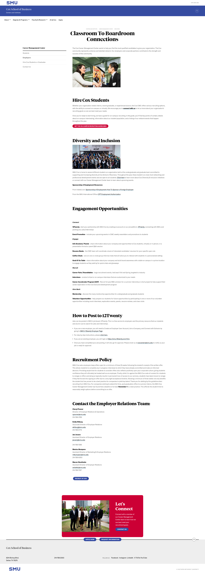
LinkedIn (130, 558)
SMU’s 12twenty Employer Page (91, 331)
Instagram (122, 558)
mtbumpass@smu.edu (80, 455)
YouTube (144, 558)
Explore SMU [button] (195, 2)
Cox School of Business (18, 9)
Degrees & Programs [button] (20, 20)
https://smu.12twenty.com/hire (118, 339)
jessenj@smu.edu (78, 440)
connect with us (129, 108)
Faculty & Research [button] (39, 20)
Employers (27, 58)
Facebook (114, 558)
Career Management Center (106, 29)
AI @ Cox (53, 20)
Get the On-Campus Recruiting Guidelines (90, 126)
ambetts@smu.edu (79, 467)
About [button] (6, 20)
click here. (104, 335)
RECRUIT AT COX (81, 478)
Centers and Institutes (13, 13)
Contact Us (27, 67)
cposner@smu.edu (79, 414)
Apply (61, 20)
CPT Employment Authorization (109, 194)
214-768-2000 (59, 558)
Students (26, 53)
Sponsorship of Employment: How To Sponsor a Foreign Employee (109, 190)
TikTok (138, 558)
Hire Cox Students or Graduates (34, 62)
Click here (120, 177)
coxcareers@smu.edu (145, 343)
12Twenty (141, 227)
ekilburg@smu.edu (79, 427)
